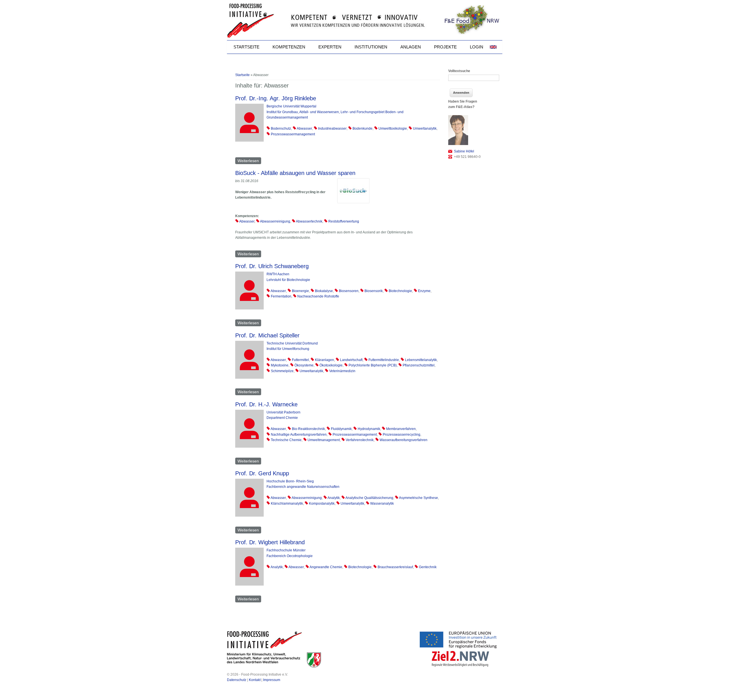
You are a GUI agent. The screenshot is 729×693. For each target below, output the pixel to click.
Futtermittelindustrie (383, 360)
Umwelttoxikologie (392, 129)
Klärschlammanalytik (287, 504)
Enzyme (424, 291)
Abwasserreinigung (275, 221)
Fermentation (281, 296)
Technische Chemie (286, 440)
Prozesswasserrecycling (401, 435)
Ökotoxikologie (331, 365)
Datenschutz (236, 680)
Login (476, 46)
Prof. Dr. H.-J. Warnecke (266, 404)
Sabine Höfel (464, 151)
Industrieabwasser (332, 129)
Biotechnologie (400, 291)
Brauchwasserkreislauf (395, 567)
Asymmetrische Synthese (418, 498)
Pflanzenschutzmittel (419, 365)
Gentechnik (428, 567)
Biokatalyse (324, 291)
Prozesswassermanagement (293, 134)
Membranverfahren (401, 429)
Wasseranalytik (382, 504)
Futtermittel (300, 360)
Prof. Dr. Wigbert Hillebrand (270, 542)
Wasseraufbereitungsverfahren (403, 440)
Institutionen (371, 46)
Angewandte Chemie (326, 567)
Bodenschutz (281, 129)
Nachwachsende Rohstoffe (318, 296)
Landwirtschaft (351, 360)
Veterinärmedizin (342, 371)
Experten (329, 46)
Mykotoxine (279, 365)
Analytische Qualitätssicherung (369, 498)
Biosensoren (349, 291)
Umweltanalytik (425, 129)
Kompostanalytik (322, 504)
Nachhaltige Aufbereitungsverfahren (299, 435)
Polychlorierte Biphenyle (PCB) (373, 365)
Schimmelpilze (282, 371)
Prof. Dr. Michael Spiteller (267, 335)
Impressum (271, 680)
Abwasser (304, 129)
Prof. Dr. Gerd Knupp (262, 473)
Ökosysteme (304, 365)
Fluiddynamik (341, 429)
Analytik (333, 498)
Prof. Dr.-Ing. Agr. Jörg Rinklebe (275, 98)
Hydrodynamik (369, 429)
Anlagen (410, 46)
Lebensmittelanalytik (421, 360)
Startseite (246, 46)
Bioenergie (300, 291)
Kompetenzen (289, 46)
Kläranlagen (324, 360)
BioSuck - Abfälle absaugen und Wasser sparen (295, 173)
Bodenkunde (362, 129)
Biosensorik (373, 291)
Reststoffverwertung (343, 221)
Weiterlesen (249, 160)
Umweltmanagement (324, 440)
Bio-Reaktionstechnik (308, 429)
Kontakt (255, 680)
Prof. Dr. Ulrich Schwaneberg (272, 266)
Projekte (445, 46)
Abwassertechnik (309, 221)
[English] (493, 47)
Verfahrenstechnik (360, 440)
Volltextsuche (459, 71)
